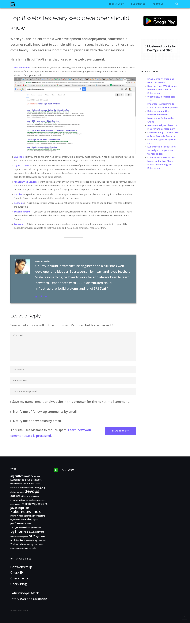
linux (36, 511)
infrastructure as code (22, 500)
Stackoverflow (21, 67)
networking (24, 519)
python (16, 531)
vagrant (34, 544)
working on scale (28, 548)
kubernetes (20, 511)
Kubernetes (138, 4)
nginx (35, 520)
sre (32, 535)
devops (32, 491)
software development (19, 537)
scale (32, 532)
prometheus (36, 527)
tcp (36, 540)
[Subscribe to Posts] (56, 470)
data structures (26, 487)
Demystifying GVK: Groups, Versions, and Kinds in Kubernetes (162, 89)
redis (27, 531)
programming (20, 527)
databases (14, 487)
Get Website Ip (21, 567)
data (38, 483)
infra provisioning (31, 496)
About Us (158, 4)
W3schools (20, 156)
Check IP (16, 573)
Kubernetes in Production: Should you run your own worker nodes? (161, 150)
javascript (17, 508)
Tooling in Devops (19, 544)
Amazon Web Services (26, 181)
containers (29, 483)
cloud (27, 479)
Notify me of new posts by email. (37, 421)
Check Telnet (20, 578)
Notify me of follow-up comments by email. (45, 411)
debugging (39, 487)
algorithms (17, 476)
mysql (13, 519)
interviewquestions (34, 504)
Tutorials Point (22, 211)
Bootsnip (19, 202)
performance (18, 523)
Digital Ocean (21, 165)
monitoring (39, 515)
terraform (42, 540)
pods (29, 523)
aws (27, 476)
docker (15, 496)
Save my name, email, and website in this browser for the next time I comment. (70, 402)
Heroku (18, 194)
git (22, 496)
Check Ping (18, 584)
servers (39, 531)
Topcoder (19, 224)
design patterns (17, 492)
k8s (27, 508)
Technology (116, 4)
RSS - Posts (66, 470)
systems (30, 540)
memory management (21, 515)
